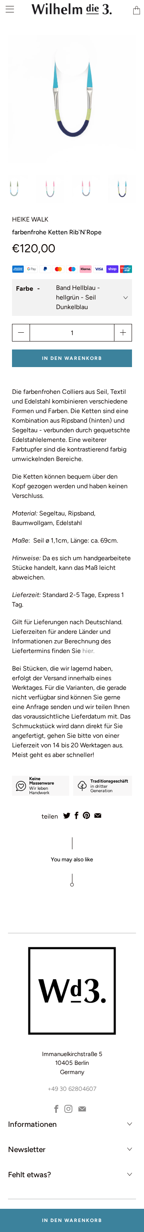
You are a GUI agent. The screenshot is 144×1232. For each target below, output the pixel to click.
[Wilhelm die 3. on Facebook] (56, 1109)
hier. (89, 651)
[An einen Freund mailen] (97, 815)
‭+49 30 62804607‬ (72, 1088)
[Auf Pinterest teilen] (86, 815)
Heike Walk (30, 219)
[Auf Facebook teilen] (77, 815)
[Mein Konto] (7, 9)
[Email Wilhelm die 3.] (82, 1109)
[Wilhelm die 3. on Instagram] (68, 1109)
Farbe (24, 288)
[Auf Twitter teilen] (67, 815)
